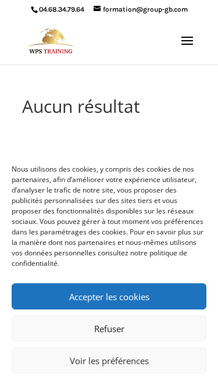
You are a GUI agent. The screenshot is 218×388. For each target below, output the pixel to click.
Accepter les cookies (109, 296)
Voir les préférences (109, 360)
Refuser (109, 328)
